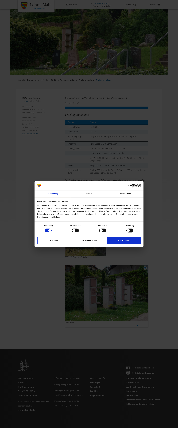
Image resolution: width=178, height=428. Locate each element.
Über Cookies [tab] (125, 194)
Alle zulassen (123, 241)
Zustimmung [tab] (52, 194)
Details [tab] (89, 194)
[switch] (75, 230)
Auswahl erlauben (89, 241)
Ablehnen (54, 241)
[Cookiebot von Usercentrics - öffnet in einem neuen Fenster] (130, 185)
